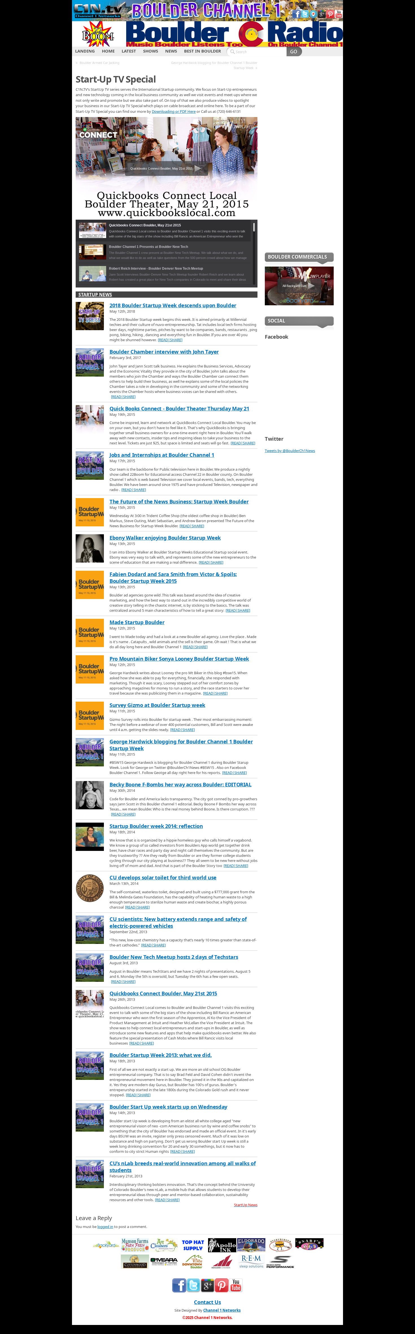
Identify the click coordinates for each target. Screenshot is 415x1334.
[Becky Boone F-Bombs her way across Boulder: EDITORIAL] (90, 795)
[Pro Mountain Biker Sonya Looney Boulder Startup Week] (90, 670)
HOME (108, 51)
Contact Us (207, 1302)
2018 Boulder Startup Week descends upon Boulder (173, 305)
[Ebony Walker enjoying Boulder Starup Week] (90, 549)
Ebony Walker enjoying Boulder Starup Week (165, 537)
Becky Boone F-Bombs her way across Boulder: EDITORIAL (181, 784)
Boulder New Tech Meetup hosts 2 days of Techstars (174, 957)
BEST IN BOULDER (202, 51)
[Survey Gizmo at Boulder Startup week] (90, 716)
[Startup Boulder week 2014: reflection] (90, 837)
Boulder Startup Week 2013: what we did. (161, 1055)
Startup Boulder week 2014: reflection (156, 826)
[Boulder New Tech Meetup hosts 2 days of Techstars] (90, 968)
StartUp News (95, 294)
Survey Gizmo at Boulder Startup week (157, 705)
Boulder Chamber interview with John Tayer (164, 351)
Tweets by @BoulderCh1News (290, 450)
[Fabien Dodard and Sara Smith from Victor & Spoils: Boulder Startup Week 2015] (90, 585)
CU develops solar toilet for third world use (163, 877)
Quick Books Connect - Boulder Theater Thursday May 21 (179, 408)
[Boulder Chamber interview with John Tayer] (90, 363)
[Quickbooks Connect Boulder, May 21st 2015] (90, 1004)
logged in (105, 1226)
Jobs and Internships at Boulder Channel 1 (162, 454)
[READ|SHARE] (170, 339)
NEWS (171, 51)
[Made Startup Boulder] (90, 633)
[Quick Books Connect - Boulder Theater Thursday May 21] (90, 419)
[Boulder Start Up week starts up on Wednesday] (90, 1118)
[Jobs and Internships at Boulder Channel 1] (90, 466)
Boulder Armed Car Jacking (99, 62)
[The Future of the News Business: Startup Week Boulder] (90, 512)
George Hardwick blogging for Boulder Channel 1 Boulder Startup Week (214, 65)
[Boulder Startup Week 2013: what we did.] (90, 1066)
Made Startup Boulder (137, 622)
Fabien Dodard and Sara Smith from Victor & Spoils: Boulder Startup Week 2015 (173, 577)
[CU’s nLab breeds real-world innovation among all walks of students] (90, 1174)
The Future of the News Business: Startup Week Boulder (179, 501)
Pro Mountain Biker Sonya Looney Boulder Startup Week (179, 658)
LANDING (85, 51)
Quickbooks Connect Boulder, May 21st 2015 (163, 993)
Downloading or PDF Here (174, 111)
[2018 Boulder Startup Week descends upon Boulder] (90, 316)
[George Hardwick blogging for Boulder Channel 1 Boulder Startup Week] (90, 752)
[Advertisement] (299, 158)
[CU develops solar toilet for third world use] (90, 888)
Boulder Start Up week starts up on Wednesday (168, 1106)
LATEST (129, 51)
